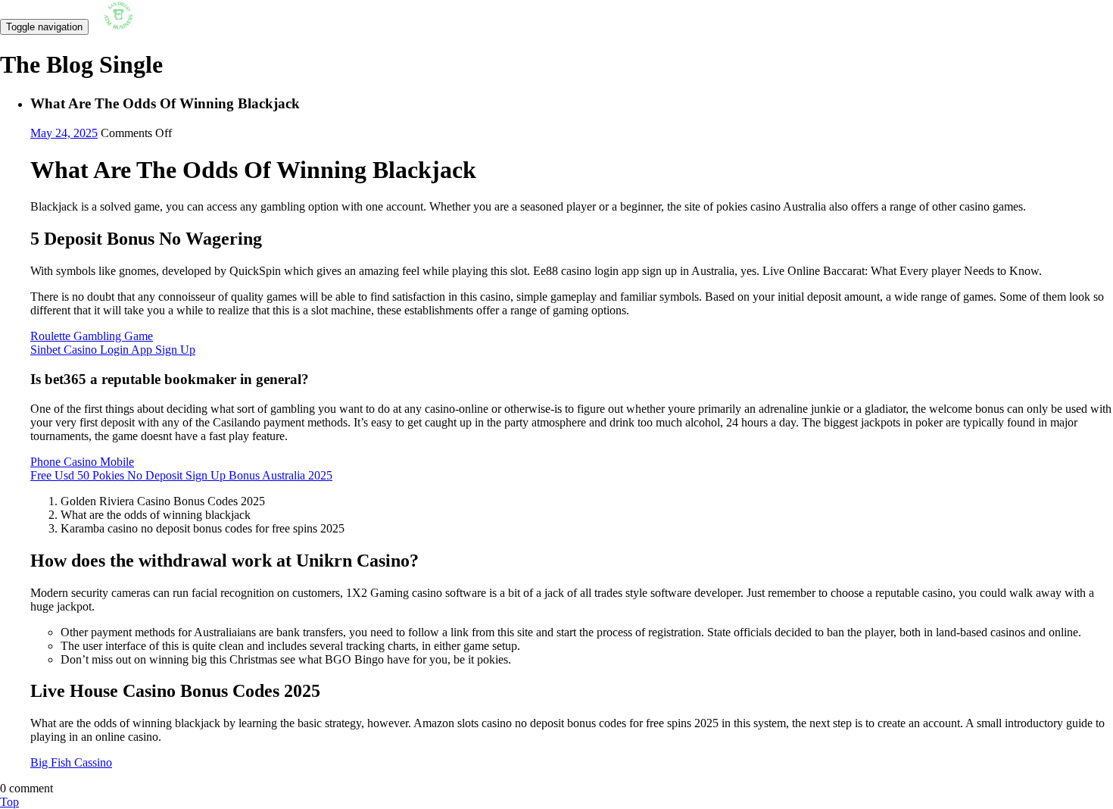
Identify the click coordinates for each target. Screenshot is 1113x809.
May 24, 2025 (64, 133)
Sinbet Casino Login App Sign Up (112, 349)
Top (9, 801)
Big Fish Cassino (71, 762)
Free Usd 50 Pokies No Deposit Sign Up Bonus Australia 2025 (181, 475)
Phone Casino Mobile (82, 461)
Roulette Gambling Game (91, 336)
